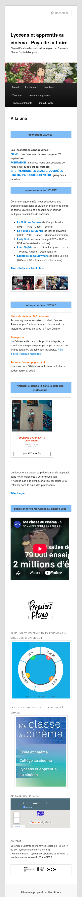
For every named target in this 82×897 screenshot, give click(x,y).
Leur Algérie (24, 247)
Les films (49, 87)
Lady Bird (23, 239)
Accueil (16, 87)
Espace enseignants (38, 95)
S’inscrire (17, 95)
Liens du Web (45, 103)
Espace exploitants (22, 103)
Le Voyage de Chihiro (30, 231)
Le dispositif (31, 87)
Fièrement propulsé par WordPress (41, 892)
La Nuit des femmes (29, 222)
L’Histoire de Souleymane (33, 256)
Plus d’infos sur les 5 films (27, 268)
